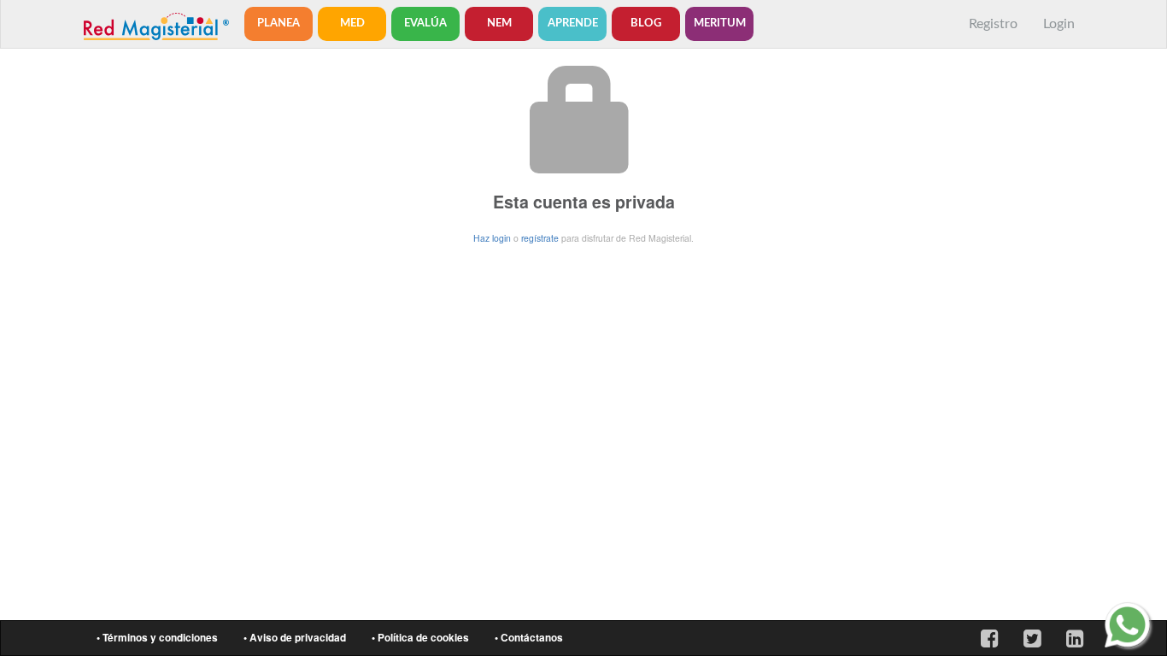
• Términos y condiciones (157, 637)
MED (352, 23)
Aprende (573, 23)
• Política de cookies (420, 637)
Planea (278, 23)
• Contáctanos (529, 637)
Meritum (720, 23)
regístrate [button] (540, 237)
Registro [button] (993, 24)
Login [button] (1059, 24)
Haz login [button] (492, 237)
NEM (499, 23)
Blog (645, 23)
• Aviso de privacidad (294, 637)
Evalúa (425, 23)
